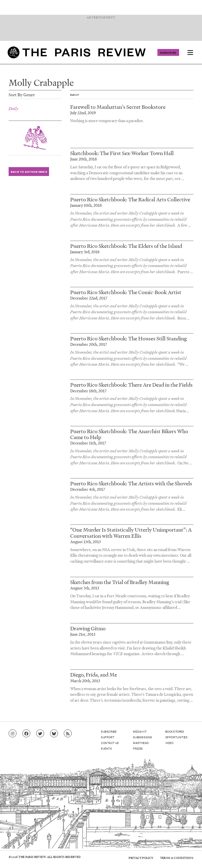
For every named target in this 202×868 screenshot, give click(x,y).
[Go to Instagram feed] (13, 733)
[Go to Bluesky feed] (54, 733)
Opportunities (176, 737)
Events (106, 748)
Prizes (138, 748)
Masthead (141, 743)
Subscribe (168, 52)
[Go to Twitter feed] (40, 733)
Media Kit (140, 731)
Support (107, 737)
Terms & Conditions (176, 858)
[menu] (190, 52)
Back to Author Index (29, 172)
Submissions (142, 737)
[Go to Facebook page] (26, 733)
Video (169, 743)
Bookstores (174, 731)
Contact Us (110, 743)
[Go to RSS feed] (68, 733)
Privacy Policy (141, 858)
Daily (13, 108)
